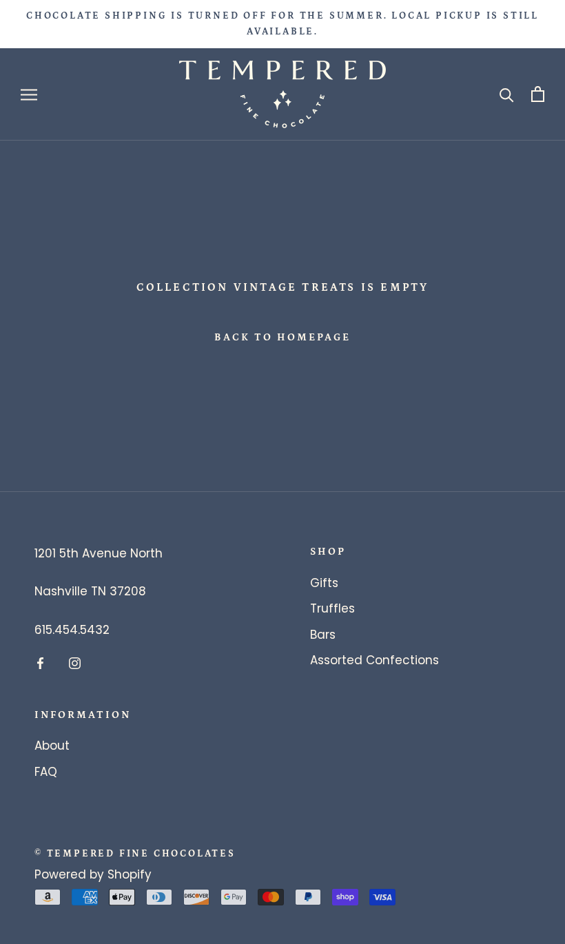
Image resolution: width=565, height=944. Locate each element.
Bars (323, 634)
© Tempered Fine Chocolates (135, 853)
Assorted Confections (374, 660)
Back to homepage (282, 337)
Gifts (324, 583)
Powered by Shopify (93, 874)
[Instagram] (75, 663)
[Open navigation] (29, 94)
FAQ (45, 771)
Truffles (332, 608)
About (52, 745)
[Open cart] (537, 94)
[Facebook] (40, 663)
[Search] (507, 94)
